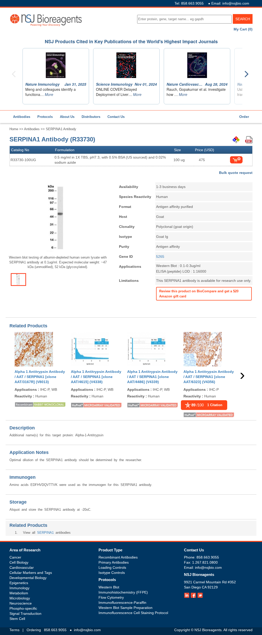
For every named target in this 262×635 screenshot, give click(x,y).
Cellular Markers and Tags (30, 573)
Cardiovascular (21, 567)
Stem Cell (17, 619)
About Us (67, 117)
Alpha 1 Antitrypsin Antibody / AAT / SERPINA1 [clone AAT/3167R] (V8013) (40, 377)
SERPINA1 (45, 532)
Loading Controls (112, 567)
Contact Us (116, 117)
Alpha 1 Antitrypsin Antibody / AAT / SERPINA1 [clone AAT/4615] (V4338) (96, 377)
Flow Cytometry (111, 597)
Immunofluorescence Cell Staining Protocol (133, 613)
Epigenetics (18, 583)
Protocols (45, 117)
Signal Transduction (25, 613)
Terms (14, 630)
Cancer (15, 557)
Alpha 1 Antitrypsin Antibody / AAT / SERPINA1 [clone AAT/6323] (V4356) (208, 377)
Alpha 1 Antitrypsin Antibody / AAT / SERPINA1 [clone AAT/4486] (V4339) (152, 377)
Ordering (34, 630)
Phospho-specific (23, 608)
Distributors (91, 117)
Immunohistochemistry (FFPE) (123, 592)
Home (13, 129)
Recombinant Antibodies (118, 557)
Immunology (19, 588)
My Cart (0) (243, 29)
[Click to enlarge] (57, 218)
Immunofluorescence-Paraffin (122, 602)
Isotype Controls (112, 573)
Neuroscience (20, 603)
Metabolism (18, 593)
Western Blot (109, 587)
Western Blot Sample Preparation (125, 608)
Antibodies (21, 117)
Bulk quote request (236, 173)
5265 (160, 256)
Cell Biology (18, 562)
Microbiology (19, 598)
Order (244, 117)
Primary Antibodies (114, 562)
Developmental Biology (28, 578)
